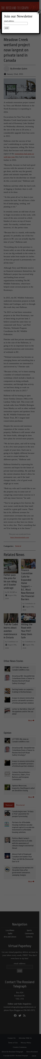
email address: (9, 21)
